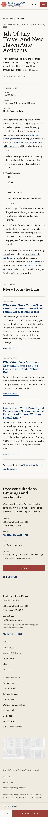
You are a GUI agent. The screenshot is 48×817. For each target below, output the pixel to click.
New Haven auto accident (26, 142)
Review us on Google (12, 634)
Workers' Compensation (14, 705)
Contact (6, 669)
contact (6, 254)
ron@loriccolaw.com (12, 545)
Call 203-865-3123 (30, 813)
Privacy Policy (8, 777)
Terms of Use (8, 782)
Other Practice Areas (12, 726)
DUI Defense (8, 699)
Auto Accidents (10, 688)
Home (5, 18)
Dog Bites (7, 715)
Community (8, 658)
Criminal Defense (10, 694)
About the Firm (10, 647)
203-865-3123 (15, 535)
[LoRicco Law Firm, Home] (13, 4)
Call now (24, 568)
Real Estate (8, 721)
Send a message (10, 577)
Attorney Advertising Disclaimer (14, 788)
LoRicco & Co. (14, 806)
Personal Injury (10, 683)
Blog (12, 18)
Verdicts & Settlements (13, 653)
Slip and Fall (8, 710)
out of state (34, 261)
